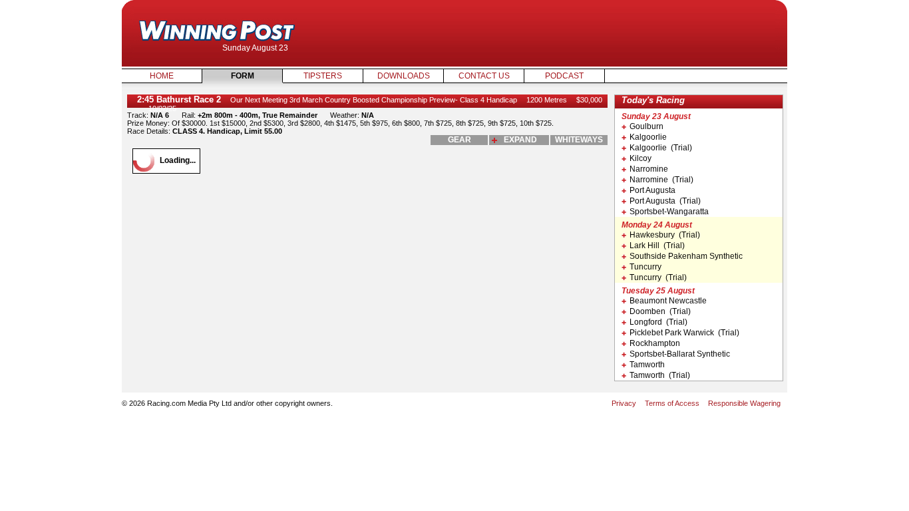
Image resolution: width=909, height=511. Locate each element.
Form (242, 76)
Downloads (403, 76)
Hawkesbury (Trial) (665, 235)
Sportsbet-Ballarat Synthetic (680, 354)
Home (162, 76)
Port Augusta (652, 190)
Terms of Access (672, 403)
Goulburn (646, 126)
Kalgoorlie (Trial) (661, 147)
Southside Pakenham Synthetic (686, 256)
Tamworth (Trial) (660, 375)
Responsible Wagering (744, 403)
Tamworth (647, 364)
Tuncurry (645, 266)
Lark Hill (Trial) (657, 245)
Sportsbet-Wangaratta (669, 211)
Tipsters (322, 76)
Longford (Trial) (658, 322)
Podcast (564, 76)
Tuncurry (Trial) (658, 277)
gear (459, 139)
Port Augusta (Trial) (665, 201)
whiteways (579, 139)
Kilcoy (640, 158)
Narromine (649, 169)
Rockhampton (655, 343)
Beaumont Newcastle (668, 300)
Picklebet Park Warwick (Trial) (684, 332)
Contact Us (484, 76)
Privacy (624, 403)
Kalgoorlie (648, 137)
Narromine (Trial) (661, 179)
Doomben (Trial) (660, 311)
